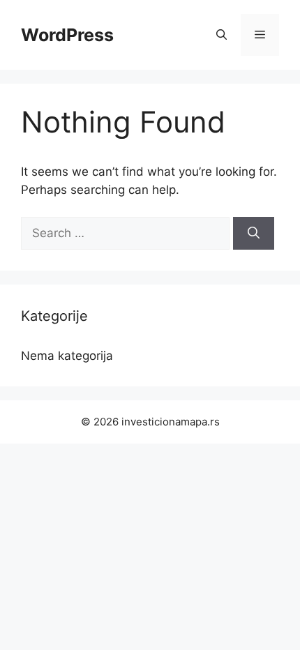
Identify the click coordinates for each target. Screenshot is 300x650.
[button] (221, 35)
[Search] (253, 233)
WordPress (67, 34)
